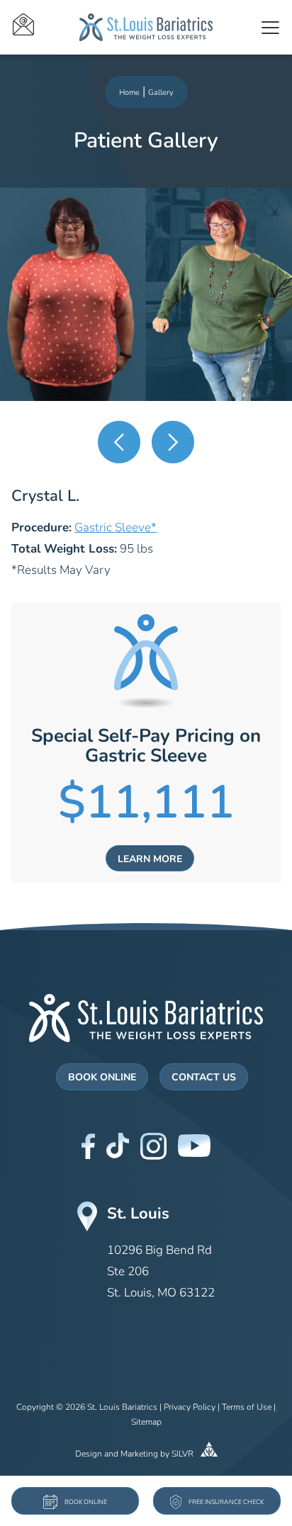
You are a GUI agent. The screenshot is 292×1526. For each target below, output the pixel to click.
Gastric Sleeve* (115, 528)
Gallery (161, 93)
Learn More (150, 859)
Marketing (139, 1454)
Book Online (102, 1078)
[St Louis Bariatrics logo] (146, 27)
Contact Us (204, 1078)
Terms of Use (246, 1407)
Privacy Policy (189, 1407)
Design (88, 1454)
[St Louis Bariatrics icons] (46, 27)
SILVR (184, 1454)
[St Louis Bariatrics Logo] (145, 1018)
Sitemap (146, 1422)
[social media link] (88, 1146)
